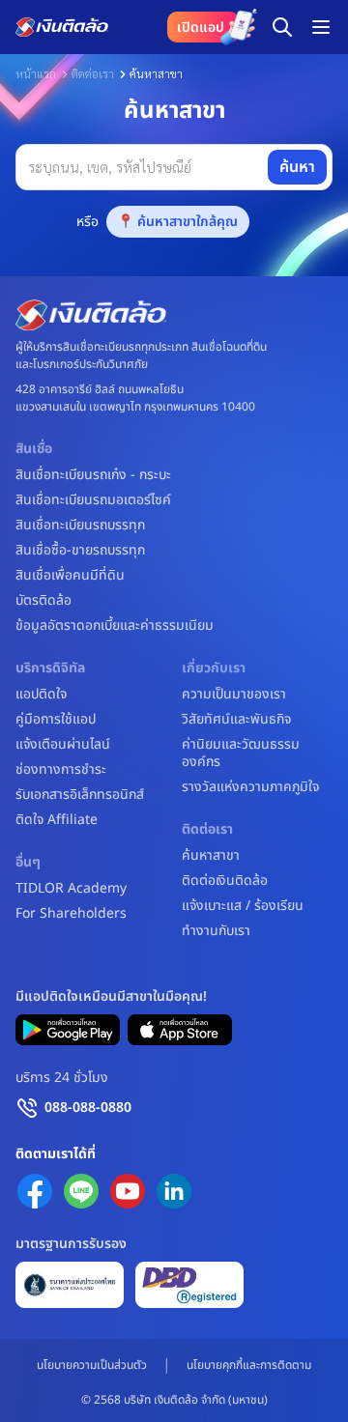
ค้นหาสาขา (211, 856)
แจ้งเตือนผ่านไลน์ (62, 745)
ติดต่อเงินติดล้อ (225, 881)
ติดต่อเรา (93, 73)
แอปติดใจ (41, 694)
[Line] (81, 1191)
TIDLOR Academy (71, 888)
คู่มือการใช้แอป (55, 719)
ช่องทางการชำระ (60, 770)
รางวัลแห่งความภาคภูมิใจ (250, 787)
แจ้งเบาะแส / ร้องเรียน (243, 906)
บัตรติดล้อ (43, 601)
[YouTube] (127, 1191)
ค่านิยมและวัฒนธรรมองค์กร (241, 753)
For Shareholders (71, 914)
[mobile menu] (321, 27)
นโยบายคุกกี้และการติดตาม (249, 1365)
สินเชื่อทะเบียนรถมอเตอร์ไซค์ (93, 500)
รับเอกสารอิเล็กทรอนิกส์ (79, 795)
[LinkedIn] (174, 1191)
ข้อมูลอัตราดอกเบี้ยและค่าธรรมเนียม (114, 626)
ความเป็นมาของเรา (234, 694)
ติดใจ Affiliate (56, 820)
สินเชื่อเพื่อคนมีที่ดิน (70, 575)
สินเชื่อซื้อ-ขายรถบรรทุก (80, 550)
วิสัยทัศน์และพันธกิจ (236, 719)
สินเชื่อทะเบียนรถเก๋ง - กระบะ (93, 475)
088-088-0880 (87, 1107)
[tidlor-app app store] (180, 1029)
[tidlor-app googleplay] (67, 1029)
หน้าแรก (35, 73)
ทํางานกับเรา (216, 931)
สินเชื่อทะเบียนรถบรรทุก (80, 525)
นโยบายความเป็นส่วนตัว (92, 1365)
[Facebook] (34, 1191)
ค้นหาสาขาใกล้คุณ (187, 222)
